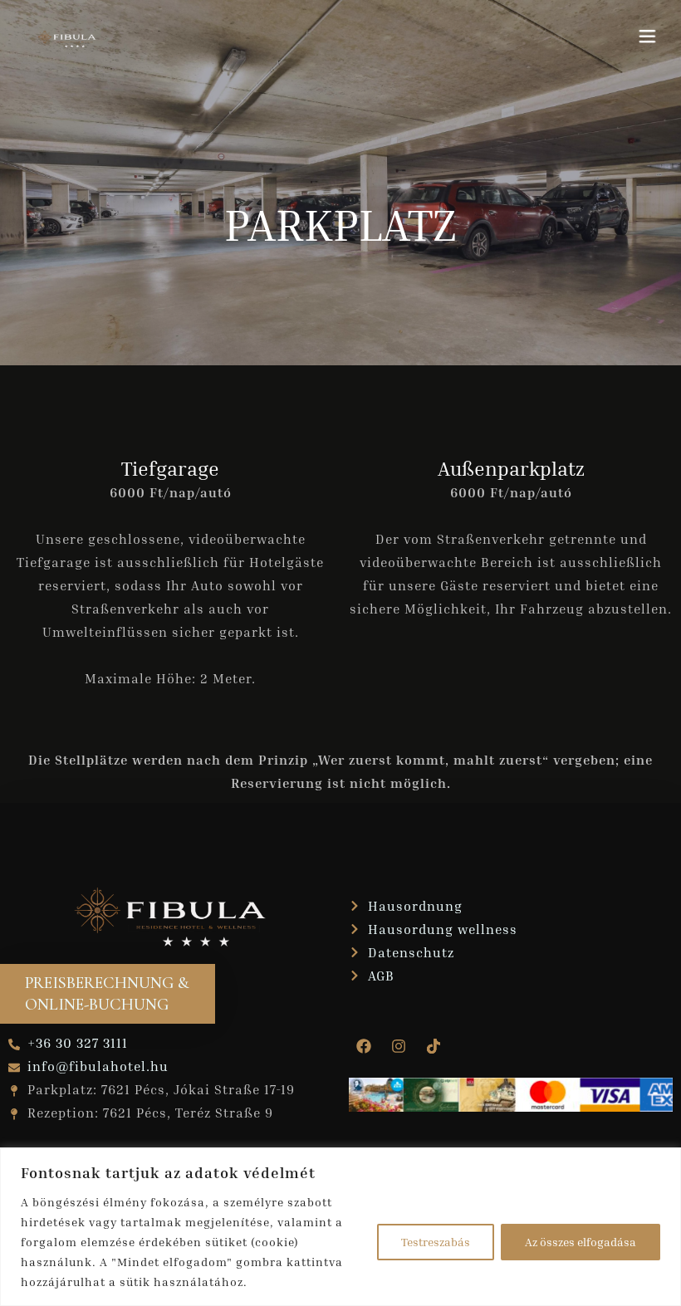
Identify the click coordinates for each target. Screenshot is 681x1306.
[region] (340, 1226)
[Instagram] (399, 1046)
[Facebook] (364, 1046)
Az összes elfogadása (580, 1242)
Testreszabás (435, 1242)
